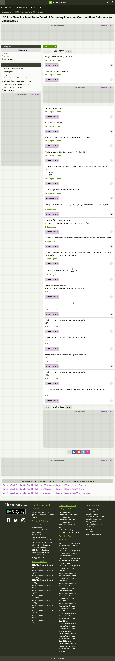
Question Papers (92, 514)
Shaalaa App (90, 531)
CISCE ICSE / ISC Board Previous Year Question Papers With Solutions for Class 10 (68, 647)
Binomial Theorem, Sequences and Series (18, 81)
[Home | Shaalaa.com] (50, 2)
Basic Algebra (8, 72)
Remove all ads (106, 25)
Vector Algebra (9, 90)
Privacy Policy (91, 522)
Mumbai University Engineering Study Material (69, 531)
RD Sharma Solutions (39, 537)
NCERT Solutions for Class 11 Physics (42, 591)
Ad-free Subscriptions (94, 534)
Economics (7, 53)
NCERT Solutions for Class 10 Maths (42, 606)
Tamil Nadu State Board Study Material (67, 521)
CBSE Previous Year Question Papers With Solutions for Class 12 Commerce (69, 553)
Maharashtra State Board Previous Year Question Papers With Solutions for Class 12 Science (68, 597)
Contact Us (90, 527)
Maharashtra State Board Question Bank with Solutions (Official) (43, 514)
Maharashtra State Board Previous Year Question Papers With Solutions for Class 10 (68, 607)
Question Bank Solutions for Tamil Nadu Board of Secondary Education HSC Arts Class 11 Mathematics (46, 493)
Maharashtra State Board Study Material (68, 516)
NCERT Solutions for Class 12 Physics (42, 571)
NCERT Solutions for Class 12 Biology (42, 581)
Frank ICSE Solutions (39, 555)
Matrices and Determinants (13, 87)
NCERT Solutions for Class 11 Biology (42, 601)
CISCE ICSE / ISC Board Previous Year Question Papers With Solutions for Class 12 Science (68, 637)
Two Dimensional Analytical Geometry (17, 84)
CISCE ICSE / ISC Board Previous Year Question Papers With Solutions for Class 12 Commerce (68, 627)
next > (68, 51)
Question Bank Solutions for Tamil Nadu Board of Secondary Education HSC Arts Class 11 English (44, 489)
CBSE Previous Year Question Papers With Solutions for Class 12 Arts (69, 545)
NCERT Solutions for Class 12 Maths (42, 566)
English (6, 56)
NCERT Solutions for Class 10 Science (42, 611)
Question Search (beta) (94, 519)
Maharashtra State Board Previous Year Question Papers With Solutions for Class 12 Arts (68, 577)
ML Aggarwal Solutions (40, 557)
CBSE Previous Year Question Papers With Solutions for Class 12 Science (69, 560)
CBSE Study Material (66, 512)
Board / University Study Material (67, 507)
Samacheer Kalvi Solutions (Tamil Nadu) (41, 531)
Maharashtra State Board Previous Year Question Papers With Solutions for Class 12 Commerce (68, 587)
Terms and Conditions (94, 524)
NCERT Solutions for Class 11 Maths (42, 586)
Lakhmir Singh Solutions (41, 545)
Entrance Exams (92, 509)
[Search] (112, 2)
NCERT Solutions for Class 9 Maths (42, 616)
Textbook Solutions (41, 521)
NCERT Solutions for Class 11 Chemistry (42, 596)
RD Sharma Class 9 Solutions (42, 542)
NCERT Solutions (38, 535)
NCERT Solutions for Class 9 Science (42, 621)
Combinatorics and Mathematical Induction (18, 78)
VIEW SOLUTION (52, 65)
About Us (89, 529)
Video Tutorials (91, 511)
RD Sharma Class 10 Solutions (43, 540)
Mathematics (8, 59)
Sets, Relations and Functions (14, 69)
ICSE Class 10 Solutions (40, 550)
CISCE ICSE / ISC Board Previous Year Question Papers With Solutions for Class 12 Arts (68, 617)
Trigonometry (8, 75)
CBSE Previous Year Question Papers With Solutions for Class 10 (69, 568)
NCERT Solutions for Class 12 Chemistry (42, 576)
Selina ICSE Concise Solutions (43, 552)
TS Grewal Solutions (39, 547)
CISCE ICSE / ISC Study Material (67, 526)
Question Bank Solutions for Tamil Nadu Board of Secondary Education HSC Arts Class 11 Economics (45, 485)
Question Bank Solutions (95, 516)
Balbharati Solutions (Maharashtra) (39, 526)
